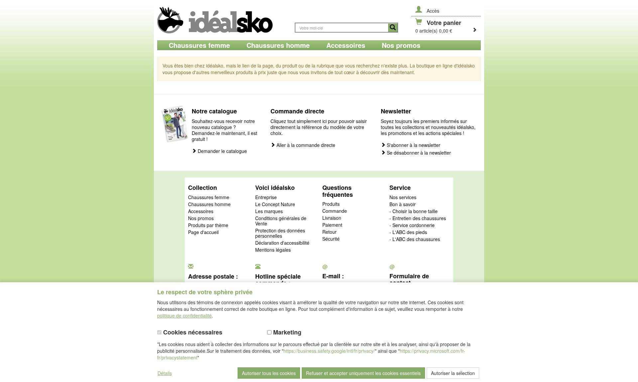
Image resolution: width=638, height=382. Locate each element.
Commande (334, 211)
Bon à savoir (402, 204)
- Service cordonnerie (412, 225)
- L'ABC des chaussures (414, 239)
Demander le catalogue (221, 151)
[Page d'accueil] (222, 20)
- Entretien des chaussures (417, 218)
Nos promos (201, 218)
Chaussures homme (209, 204)
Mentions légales (273, 250)
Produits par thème (208, 225)
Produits (331, 204)
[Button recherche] (392, 28)
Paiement (332, 225)
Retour (329, 232)
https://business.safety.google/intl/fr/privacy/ (329, 350)
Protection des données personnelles (280, 233)
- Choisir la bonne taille (413, 211)
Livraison (331, 218)
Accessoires (200, 211)
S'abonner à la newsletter (412, 145)
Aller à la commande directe (305, 145)
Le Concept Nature (275, 204)
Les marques (269, 211)
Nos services (402, 197)
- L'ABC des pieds (408, 232)
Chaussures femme (208, 197)
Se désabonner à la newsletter (418, 153)
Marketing (286, 332)
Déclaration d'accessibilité (282, 243)
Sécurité (331, 239)
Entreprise (266, 197)
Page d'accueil (203, 232)
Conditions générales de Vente (280, 221)
